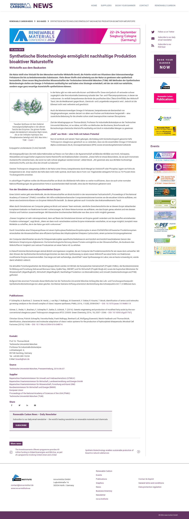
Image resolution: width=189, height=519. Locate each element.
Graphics (100, 483)
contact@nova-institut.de (22, 485)
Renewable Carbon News (21, 21)
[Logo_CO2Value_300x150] (165, 123)
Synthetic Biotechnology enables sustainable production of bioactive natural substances (109, 451)
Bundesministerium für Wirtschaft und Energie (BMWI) (32, 387)
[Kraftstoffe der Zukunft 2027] (165, 243)
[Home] (31, 6)
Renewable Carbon (165, 5)
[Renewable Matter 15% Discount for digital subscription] (165, 135)
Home (94, 5)
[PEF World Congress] (165, 231)
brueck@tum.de (22, 359)
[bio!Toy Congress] (165, 255)
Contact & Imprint (146, 479)
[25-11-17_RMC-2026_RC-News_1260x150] (74, 43)
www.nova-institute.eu (20, 488)
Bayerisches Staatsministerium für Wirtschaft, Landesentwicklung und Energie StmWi (46, 381)
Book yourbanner (165, 64)
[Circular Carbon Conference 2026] (165, 208)
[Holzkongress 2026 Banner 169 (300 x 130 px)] (165, 196)
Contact (144, 5)
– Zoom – (31, 140)
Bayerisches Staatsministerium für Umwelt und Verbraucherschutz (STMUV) (42, 378)
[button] (12, 405)
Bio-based (41, 21)
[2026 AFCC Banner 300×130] (165, 219)
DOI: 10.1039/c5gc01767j (120, 312)
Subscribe (21, 425)
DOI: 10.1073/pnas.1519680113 (116, 303)
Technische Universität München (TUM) (26, 396)
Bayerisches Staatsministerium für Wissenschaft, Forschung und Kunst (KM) (42, 384)
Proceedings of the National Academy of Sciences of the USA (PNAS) (39, 393)
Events (99, 475)
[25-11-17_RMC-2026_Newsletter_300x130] (165, 161)
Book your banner (125, 5)
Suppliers (106, 5)
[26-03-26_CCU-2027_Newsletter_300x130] (165, 184)
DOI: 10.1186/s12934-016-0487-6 (47, 324)
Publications (101, 479)
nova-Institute (102, 499)
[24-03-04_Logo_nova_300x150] (165, 90)
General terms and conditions (151, 483)
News (98, 487)
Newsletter (100, 495)
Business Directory (104, 491)
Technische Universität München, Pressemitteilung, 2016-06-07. (37, 368)
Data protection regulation (150, 487)
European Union (16, 390)
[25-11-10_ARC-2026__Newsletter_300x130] (165, 172)
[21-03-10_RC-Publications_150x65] (165, 102)
